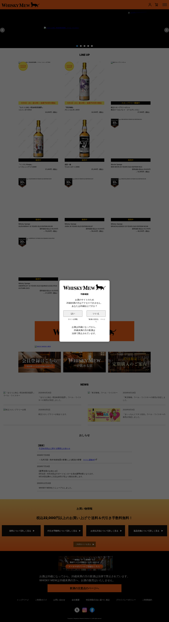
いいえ (96, 313)
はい (73, 313)
